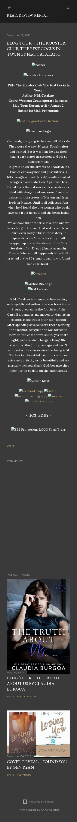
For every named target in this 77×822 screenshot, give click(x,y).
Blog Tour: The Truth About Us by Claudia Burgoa (33, 683)
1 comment (24, 774)
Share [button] (10, 445)
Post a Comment (27, 696)
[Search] (67, 7)
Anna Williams (50, 809)
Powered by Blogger (42, 801)
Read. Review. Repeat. (28, 15)
